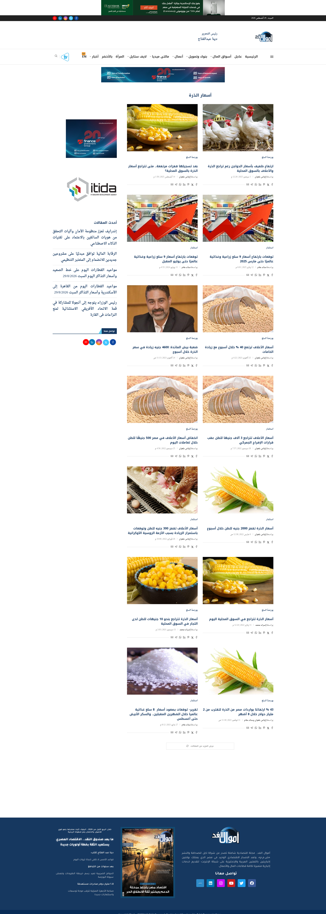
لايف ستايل (138, 56)
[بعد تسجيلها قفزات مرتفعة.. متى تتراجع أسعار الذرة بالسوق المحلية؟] (162, 127)
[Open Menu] (271, 56)
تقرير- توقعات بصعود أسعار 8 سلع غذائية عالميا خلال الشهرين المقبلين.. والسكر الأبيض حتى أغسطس (164, 714)
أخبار (95, 56)
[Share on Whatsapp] (256, 185)
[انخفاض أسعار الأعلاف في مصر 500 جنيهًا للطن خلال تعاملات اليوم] (162, 399)
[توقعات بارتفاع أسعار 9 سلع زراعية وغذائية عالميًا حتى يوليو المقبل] (162, 218)
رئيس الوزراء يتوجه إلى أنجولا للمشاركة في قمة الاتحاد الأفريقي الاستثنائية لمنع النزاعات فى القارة (85, 309)
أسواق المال (222, 56)
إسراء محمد (260, 625)
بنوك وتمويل (197, 56)
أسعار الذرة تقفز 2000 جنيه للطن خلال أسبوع (240, 528)
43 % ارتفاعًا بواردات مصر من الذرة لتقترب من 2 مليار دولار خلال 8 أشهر (238, 712)
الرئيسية (251, 56)
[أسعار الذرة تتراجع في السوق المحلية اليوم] (238, 580)
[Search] (56, 57)
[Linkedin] (60, 18)
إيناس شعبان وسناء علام (255, 720)
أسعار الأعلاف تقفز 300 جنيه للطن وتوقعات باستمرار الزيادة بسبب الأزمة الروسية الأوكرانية (163, 531)
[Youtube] (55, 18)
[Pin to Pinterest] (264, 185)
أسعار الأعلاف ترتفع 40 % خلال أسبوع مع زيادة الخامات (239, 349)
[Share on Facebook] (272, 185)
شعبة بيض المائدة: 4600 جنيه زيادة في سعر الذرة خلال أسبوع (165, 349)
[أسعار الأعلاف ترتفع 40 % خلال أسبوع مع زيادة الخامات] (238, 308)
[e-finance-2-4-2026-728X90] (163, 70)
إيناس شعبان (260, 177)
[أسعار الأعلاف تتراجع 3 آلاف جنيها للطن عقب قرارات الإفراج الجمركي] (238, 399)
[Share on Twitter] (268, 185)
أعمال (179, 56)
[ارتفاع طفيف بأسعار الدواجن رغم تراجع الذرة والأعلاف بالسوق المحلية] (238, 127)
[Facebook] (76, 18)
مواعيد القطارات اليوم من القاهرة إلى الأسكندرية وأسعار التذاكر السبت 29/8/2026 (85, 289)
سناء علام (261, 267)
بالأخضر (107, 56)
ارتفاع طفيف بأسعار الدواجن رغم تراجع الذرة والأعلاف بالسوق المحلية (240, 168)
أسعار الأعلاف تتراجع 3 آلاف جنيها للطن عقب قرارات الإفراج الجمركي (240, 440)
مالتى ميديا (160, 56)
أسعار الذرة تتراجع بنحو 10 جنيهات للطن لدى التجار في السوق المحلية (165, 621)
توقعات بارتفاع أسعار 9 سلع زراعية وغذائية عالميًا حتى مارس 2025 (241, 259)
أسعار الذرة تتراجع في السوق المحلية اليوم (241, 619)
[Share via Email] (248, 185)
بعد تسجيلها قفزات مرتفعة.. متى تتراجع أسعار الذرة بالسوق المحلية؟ (163, 168)
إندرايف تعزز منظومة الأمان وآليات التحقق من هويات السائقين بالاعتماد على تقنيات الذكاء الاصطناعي (85, 237)
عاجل (238, 56)
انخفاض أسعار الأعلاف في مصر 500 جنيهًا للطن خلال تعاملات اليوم (163, 440)
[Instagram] (66, 18)
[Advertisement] (163, 785)
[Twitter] (71, 18)
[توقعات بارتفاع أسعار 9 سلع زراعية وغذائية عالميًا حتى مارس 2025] (238, 218)
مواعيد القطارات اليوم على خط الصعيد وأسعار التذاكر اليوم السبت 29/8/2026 (85, 273)
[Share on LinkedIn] (260, 185)
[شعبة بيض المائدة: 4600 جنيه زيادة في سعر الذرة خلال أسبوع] (162, 308)
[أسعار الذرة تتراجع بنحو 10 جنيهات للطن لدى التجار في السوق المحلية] (162, 580)
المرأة (120, 56)
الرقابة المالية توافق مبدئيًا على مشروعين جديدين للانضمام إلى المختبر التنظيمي (85, 257)
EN (84, 56)
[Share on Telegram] (252, 185)
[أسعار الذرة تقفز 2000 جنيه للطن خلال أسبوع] (238, 489)
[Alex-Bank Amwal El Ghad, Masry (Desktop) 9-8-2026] (163, 3)
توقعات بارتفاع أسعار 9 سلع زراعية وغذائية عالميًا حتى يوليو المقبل (166, 259)
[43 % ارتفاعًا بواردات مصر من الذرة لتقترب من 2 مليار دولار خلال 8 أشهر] (238, 671)
